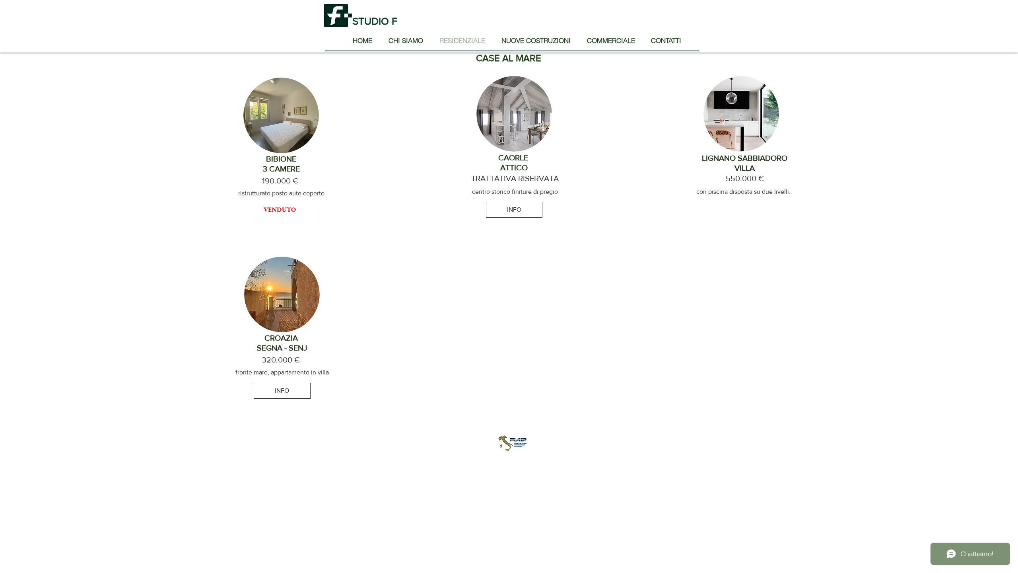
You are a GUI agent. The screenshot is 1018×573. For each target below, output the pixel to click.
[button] (280, 210)
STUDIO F (376, 21)
